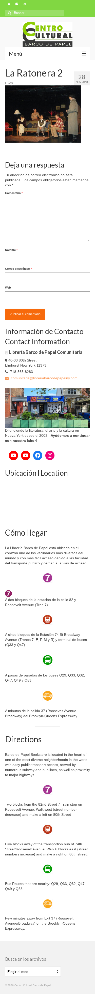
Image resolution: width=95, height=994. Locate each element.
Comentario (14, 192)
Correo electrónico (18, 268)
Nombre (11, 249)
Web (8, 287)
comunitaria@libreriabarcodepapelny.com (44, 378)
